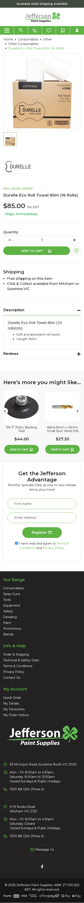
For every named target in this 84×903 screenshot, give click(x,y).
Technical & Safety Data (21, 660)
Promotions (12, 629)
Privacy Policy (53, 548)
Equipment (11, 605)
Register (40, 532)
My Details (11, 703)
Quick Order (12, 698)
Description (13, 310)
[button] (76, 250)
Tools (7, 600)
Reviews (11, 354)
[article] (21, 423)
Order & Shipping (16, 654)
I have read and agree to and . (43, 546)
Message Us (44, 849)
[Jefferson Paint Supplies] (42, 17)
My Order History (16, 715)
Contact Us (11, 677)
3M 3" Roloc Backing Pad (21, 429)
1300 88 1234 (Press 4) (27, 789)
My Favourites (14, 709)
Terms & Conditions (17, 666)
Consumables (13, 588)
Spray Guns (11, 594)
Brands (8, 634)
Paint (7, 623)
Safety (8, 611)
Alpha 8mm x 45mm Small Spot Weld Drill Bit (62, 429)
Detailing (10, 617)
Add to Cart (32, 251)
